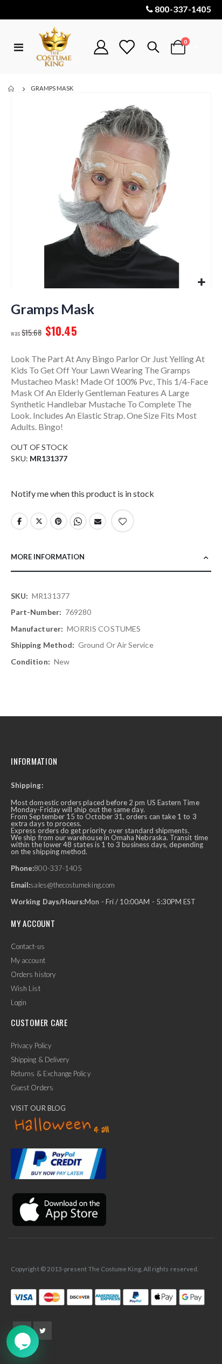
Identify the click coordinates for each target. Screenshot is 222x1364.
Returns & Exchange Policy (51, 1073)
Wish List (25, 988)
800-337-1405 (183, 9)
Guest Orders (32, 1087)
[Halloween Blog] (62, 1125)
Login (18, 1002)
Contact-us (28, 946)
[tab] (111, 557)
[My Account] (101, 47)
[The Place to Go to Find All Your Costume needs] (59, 47)
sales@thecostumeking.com (72, 885)
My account (28, 960)
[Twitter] (42, 1330)
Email (97, 521)
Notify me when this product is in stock (82, 493)
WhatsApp (78, 521)
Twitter (38, 521)
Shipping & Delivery (40, 1059)
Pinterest (58, 521)
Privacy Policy (31, 1045)
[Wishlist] (126, 47)
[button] (201, 282)
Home (12, 89)
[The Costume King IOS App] (58, 1208)
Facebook (19, 521)
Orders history (33, 974)
